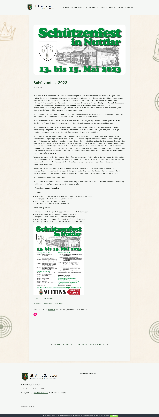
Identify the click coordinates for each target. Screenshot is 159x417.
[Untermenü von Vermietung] (97, 7)
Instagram (51, 310)
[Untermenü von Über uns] (86, 7)
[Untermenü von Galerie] (106, 7)
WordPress (32, 406)
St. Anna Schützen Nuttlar (30, 385)
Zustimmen (114, 415)
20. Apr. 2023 (38, 87)
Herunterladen (48, 298)
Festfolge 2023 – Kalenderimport (42, 303)
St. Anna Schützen (41, 393)
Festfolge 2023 (37, 298)
